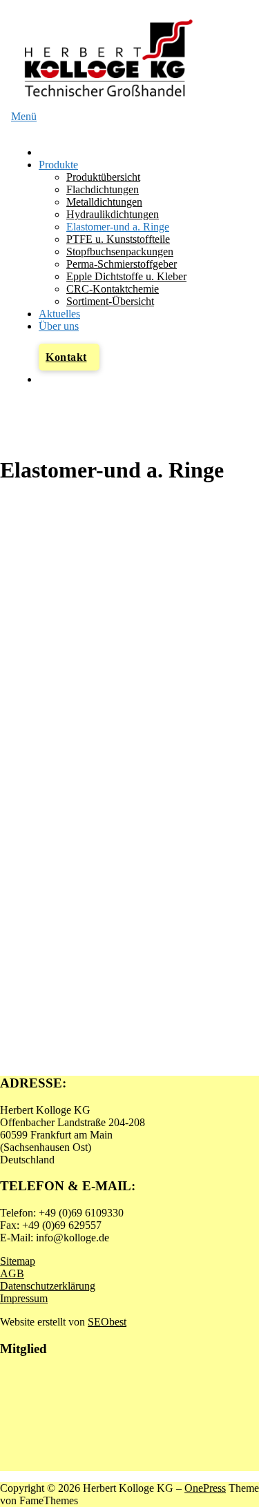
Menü (24, 116)
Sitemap (17, 1261)
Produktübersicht (103, 177)
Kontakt (66, 357)
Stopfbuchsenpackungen (119, 251)
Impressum (24, 1298)
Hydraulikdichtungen (112, 214)
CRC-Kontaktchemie (112, 289)
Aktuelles (59, 313)
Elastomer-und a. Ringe (117, 227)
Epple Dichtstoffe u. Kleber (126, 276)
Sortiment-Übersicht (110, 301)
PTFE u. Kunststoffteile (118, 239)
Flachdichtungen (102, 189)
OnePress (205, 1488)
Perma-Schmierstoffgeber (121, 264)
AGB (12, 1273)
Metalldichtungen (104, 202)
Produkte (58, 164)
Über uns (59, 326)
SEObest (107, 1322)
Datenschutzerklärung (47, 1286)
